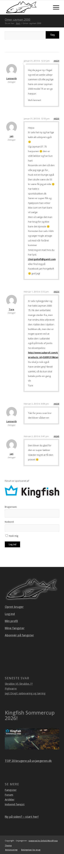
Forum (9, 794)
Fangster (11, 790)
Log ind (12, 544)
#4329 (56, 60)
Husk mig (13, 535)
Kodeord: (9, 521)
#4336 (56, 291)
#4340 (56, 436)
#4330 (56, 118)
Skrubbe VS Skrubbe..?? (19, 683)
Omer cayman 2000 (17, 20)
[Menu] (54, 7)
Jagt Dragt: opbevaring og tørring (25, 693)
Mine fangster (15, 628)
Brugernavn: (11, 506)
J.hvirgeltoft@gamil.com (42, 259)
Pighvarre (11, 688)
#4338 (56, 403)
